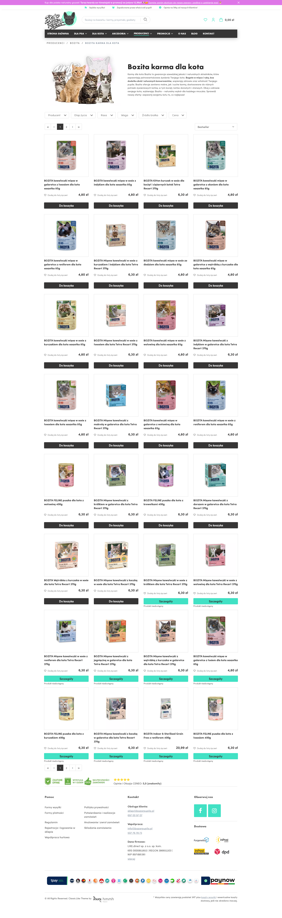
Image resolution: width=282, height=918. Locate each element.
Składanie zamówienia (97, 827)
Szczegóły (166, 601)
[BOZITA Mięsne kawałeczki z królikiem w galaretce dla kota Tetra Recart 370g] (116, 475)
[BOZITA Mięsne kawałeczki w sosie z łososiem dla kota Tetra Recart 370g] (116, 315)
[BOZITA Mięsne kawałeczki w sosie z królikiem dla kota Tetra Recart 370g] (166, 555)
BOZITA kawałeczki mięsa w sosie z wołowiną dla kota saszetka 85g (165, 342)
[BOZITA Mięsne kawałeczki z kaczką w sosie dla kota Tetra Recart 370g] (116, 555)
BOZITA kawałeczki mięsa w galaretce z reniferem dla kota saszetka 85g (62, 264)
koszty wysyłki (208, 897)
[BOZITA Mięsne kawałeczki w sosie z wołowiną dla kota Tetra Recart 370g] (215, 555)
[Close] (239, 3)
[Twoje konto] (213, 20)
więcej (131, 858)
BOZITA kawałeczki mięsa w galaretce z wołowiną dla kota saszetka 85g (162, 424)
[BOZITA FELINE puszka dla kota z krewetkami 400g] (166, 475)
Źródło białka (150, 115)
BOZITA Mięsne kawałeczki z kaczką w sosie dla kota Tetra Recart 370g (115, 582)
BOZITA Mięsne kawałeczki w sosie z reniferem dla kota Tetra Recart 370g (66, 660)
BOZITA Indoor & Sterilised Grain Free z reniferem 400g (163, 735)
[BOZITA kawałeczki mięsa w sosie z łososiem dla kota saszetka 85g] (66, 395)
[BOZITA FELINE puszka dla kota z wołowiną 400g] (66, 475)
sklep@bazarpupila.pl (141, 810)
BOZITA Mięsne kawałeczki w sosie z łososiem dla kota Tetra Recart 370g (115, 342)
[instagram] (214, 810)
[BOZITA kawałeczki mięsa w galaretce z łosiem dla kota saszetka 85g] (215, 631)
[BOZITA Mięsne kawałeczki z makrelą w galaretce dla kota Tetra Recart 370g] (116, 395)
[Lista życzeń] (205, 20)
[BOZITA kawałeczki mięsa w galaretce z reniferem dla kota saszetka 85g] (66, 235)
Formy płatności (54, 812)
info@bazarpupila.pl (140, 828)
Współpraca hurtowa (57, 837)
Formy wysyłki (53, 807)
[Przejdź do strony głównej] (62, 21)
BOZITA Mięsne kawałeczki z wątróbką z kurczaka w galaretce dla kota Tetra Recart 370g (164, 660)
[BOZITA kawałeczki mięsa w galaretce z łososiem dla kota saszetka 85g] (66, 155)
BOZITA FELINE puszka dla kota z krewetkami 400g (163, 502)
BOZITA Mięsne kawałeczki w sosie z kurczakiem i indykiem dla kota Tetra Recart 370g (116, 264)
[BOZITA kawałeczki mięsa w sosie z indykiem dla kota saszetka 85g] (116, 155)
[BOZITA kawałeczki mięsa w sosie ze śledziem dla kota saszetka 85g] (166, 235)
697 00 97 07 (135, 815)
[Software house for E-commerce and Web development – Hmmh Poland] (103, 898)
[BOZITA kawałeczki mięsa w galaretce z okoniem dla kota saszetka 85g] (215, 155)
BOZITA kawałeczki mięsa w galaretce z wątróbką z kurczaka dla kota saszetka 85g (215, 264)
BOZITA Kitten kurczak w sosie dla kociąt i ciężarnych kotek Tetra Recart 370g (164, 184)
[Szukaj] (145, 19)
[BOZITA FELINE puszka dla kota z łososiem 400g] (215, 708)
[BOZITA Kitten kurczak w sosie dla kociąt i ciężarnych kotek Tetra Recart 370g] (166, 155)
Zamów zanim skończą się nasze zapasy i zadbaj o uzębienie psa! (184, 2)
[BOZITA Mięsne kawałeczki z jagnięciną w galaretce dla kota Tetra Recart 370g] (116, 631)
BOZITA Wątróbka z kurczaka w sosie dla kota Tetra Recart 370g (66, 582)
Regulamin (51, 822)
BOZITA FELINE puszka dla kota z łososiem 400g (213, 735)
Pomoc (49, 797)
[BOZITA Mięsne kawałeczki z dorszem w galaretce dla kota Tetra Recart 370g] (215, 475)
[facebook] (200, 810)
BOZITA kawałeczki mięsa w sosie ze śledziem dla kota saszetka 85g (165, 262)
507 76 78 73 (135, 832)
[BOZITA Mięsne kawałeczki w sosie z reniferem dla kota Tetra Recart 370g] (66, 631)
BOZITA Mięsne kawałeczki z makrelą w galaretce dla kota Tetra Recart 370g (115, 424)
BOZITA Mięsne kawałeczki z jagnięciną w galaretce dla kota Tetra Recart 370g (113, 660)
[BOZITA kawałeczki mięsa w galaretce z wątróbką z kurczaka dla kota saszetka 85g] (215, 235)
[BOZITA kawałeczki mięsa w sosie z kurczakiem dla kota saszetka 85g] (66, 315)
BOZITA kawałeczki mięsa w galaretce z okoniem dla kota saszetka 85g (211, 184)
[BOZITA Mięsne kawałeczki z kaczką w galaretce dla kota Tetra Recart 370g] (116, 708)
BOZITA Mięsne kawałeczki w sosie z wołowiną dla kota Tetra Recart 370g (215, 582)
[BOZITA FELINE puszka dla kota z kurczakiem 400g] (66, 708)
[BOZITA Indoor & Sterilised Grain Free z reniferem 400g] (166, 708)
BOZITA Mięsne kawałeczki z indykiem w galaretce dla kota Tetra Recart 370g (215, 344)
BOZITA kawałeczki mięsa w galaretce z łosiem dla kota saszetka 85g (215, 660)
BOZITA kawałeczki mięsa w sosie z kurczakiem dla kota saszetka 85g (65, 342)
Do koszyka (66, 205)
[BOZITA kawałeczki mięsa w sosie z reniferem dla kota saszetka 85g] (215, 395)
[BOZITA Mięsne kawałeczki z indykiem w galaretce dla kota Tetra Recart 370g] (215, 315)
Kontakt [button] (133, 797)
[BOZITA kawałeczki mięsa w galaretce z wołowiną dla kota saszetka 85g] (166, 395)
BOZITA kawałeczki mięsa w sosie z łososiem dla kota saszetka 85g (65, 422)
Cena (175, 115)
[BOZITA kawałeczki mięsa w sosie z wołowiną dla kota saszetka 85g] (166, 315)
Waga (124, 115)
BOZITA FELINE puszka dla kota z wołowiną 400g (64, 502)
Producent (54, 115)
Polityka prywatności (96, 807)
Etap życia (80, 115)
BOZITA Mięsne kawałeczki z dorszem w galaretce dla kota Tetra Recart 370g (215, 504)
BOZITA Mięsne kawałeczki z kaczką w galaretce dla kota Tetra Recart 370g (115, 737)
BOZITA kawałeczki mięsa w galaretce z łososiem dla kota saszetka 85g (62, 184)
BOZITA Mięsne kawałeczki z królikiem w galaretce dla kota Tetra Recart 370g (116, 504)
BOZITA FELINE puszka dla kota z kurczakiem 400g (64, 735)
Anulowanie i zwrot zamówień (101, 822)
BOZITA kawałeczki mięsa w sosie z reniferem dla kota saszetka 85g (214, 422)
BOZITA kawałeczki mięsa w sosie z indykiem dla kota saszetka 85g (115, 182)
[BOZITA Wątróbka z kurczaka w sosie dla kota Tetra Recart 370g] (66, 555)
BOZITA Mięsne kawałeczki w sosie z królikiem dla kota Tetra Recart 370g (165, 582)
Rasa (104, 115)
